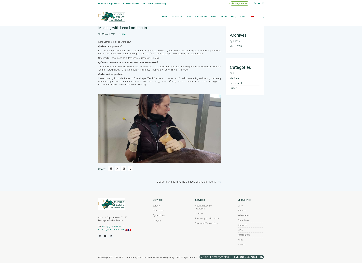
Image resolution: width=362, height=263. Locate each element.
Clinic (123, 34)
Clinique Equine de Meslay (126, 257)
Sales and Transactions (206, 223)
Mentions (142, 257)
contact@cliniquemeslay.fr (157, 3)
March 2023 (236, 46)
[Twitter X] (117, 168)
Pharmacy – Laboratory (207, 218)
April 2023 (235, 41)
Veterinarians (244, 215)
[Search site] (262, 17)
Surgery (233, 88)
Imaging (157, 220)
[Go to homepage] (111, 16)
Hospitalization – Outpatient (203, 207)
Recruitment (236, 83)
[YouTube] (105, 236)
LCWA (177, 257)
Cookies (158, 257)
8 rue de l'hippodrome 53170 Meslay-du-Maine (120, 3)
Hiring (240, 239)
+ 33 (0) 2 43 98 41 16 (113, 226)
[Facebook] (110, 168)
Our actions (243, 220)
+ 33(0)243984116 (240, 3)
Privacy (150, 257)
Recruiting (242, 225)
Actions (241, 244)
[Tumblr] (130, 168)
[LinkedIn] (123, 168)
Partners (242, 210)
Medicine (234, 78)
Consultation (159, 210)
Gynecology (159, 215)
